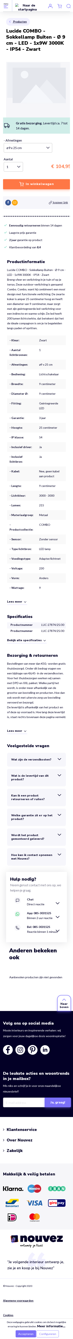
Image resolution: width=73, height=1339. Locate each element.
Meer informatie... (51, 1326)
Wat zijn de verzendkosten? (31, 760)
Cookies (8, 1315)
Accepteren (25, 1334)
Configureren (47, 1334)
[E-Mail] (15, 202)
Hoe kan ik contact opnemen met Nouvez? (31, 857)
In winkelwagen (39, 184)
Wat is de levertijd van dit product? (30, 777)
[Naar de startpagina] (27, 7)
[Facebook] (8, 202)
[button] (17, 602)
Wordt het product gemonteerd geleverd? (27, 837)
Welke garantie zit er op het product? (32, 817)
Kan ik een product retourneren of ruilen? (28, 797)
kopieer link (60, 202)
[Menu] (6, 5)
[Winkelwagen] (59, 5)
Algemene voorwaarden (18, 1300)
